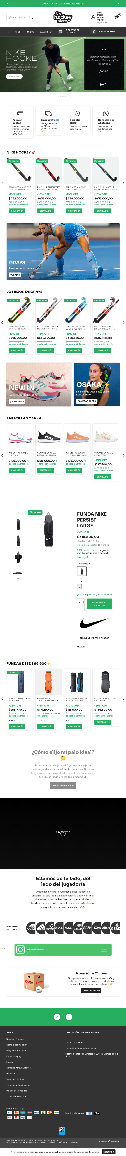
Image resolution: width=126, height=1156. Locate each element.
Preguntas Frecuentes (17, 1050)
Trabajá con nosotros (16, 1096)
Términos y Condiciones (18, 1085)
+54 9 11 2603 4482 (74, 1042)
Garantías (10, 1073)
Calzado (45, 32)
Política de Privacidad (16, 1091)
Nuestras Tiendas (15, 1039)
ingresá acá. (51, 1142)
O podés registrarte (102, 21)
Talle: (80, 581)
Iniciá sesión (100, 16)
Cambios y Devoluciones (18, 1068)
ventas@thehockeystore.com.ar (80, 1048)
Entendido (109, 1152)
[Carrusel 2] (63, 64)
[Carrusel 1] (63, 949)
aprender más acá (63, 785)
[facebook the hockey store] (69, 1017)
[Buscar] (31, 17)
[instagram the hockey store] (57, 1017)
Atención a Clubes (15, 1079)
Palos (17, 32)
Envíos (9, 1062)
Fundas (30, 32)
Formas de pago (14, 1056)
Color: (83, 563)
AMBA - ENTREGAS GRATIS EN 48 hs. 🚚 (63, 3)
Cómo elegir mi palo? (16, 1045)
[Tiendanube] (109, 1141)
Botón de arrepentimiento (68, 1142)
